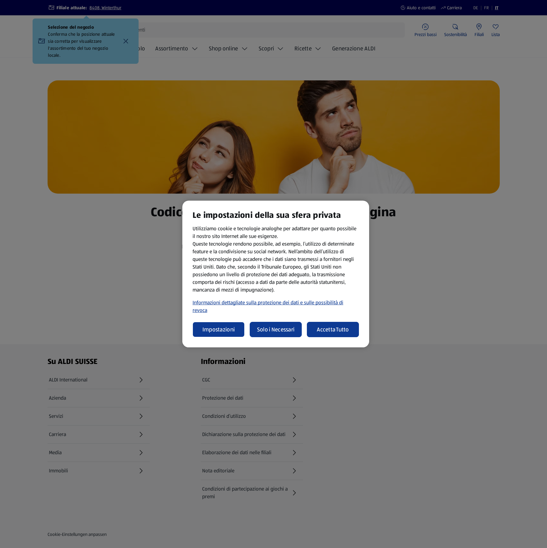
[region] (275, 274)
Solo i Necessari (275, 329)
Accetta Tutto (333, 329)
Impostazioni (218, 329)
